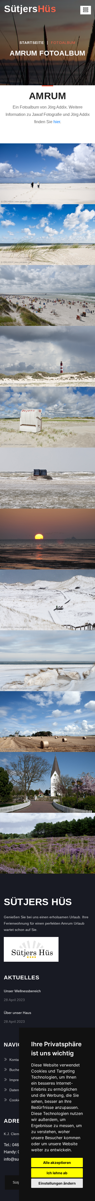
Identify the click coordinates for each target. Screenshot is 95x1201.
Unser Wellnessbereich (22, 991)
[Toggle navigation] (85, 10)
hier (56, 122)
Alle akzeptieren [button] (57, 1162)
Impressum (18, 1080)
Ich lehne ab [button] (57, 1173)
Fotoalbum (63, 43)
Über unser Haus (17, 1013)
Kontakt (15, 1060)
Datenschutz (19, 1090)
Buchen (15, 1070)
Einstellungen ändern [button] (57, 1183)
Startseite (32, 43)
